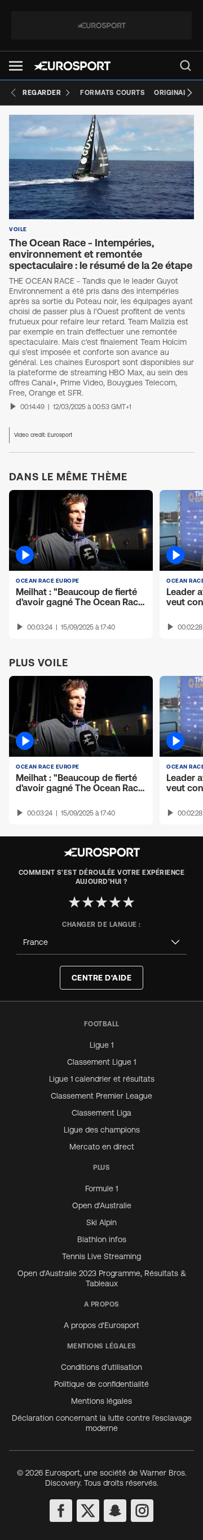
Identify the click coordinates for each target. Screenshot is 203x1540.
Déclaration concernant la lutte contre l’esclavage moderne (102, 1423)
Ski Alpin (101, 1222)
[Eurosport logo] (72, 66)
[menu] (185, 65)
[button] (16, 66)
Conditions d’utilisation (101, 1367)
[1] (74, 902)
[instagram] (142, 1510)
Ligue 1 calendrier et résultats (102, 1078)
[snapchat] (115, 1510)
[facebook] (61, 1510)
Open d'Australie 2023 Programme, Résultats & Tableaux (101, 1278)
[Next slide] (189, 92)
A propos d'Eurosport (101, 1325)
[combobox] (101, 942)
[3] (101, 902)
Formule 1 (101, 1188)
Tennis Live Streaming (101, 1256)
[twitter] (88, 1510)
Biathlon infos (101, 1239)
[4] (115, 902)
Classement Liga (101, 1112)
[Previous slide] (13, 92)
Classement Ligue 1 (101, 1061)
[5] (128, 902)
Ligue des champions (102, 1129)
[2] (88, 902)
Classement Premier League (101, 1095)
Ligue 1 (101, 1044)
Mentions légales (101, 1400)
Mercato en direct (101, 1146)
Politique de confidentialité (101, 1384)
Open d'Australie (101, 1205)
